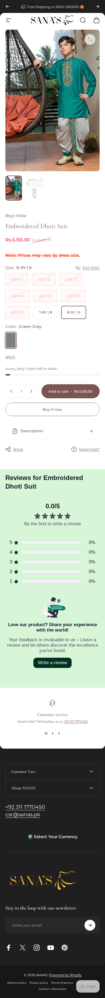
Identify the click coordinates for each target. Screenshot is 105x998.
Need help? (89, 449)
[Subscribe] (90, 925)
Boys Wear (16, 215)
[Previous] (7, 6)
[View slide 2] (52, 733)
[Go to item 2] (34, 188)
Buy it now (52, 409)
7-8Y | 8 (45, 312)
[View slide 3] (59, 733)
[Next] (97, 6)
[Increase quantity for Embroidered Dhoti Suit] (31, 391)
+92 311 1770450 (75, 721)
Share (18, 449)
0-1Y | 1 (17, 279)
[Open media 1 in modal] (90, 39)
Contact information (52, 988)
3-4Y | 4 (17, 296)
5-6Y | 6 (73, 296)
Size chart (91, 267)
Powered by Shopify (65, 975)
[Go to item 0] (13, 188)
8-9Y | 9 (73, 312)
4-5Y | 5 (45, 296)
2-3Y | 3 (71, 279)
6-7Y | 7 (17, 312)
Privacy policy (38, 982)
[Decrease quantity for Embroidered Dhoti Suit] (11, 391)
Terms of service (62, 982)
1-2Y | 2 (44, 279)
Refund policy (16, 982)
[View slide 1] (46, 733)
